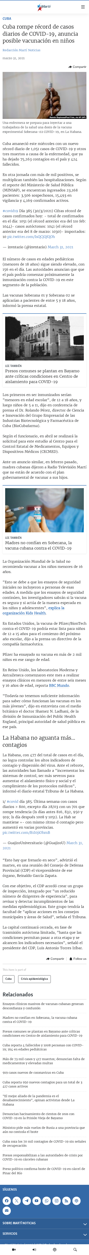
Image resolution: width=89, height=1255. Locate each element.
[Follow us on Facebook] (7, 1201)
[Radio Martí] (34, 1249)
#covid (12, 801)
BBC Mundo (59, 685)
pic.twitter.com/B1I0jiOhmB (26, 832)
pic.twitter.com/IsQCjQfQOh (31, 237)
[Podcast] (54, 1249)
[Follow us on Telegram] (26, 1201)
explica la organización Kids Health (33, 610)
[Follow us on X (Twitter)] (17, 1201)
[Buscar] (75, 1249)
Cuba (7, 19)
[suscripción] (7, 1211)
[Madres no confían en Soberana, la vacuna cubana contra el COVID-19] (44, 510)
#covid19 (10, 211)
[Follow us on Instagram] (56, 1201)
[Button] (77, 67)
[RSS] (66, 1201)
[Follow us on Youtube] (36, 1201)
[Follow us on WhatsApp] (46, 1201)
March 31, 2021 (60, 247)
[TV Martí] (13, 1249)
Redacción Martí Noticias (21, 50)
